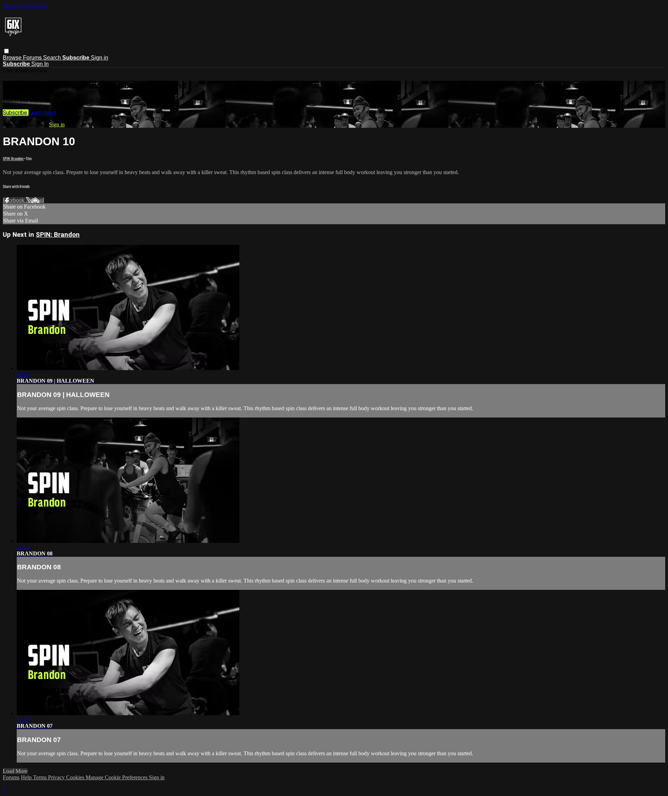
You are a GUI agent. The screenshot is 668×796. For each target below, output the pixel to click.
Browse (13, 58)
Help (27, 777)
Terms (40, 777)
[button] (6, 51)
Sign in (99, 58)
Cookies (76, 777)
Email (37, 200)
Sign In (40, 64)
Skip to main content (25, 6)
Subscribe (16, 112)
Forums (33, 58)
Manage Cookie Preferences (117, 777)
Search (52, 58)
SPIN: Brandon (13, 158)
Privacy (57, 777)
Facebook (14, 200)
